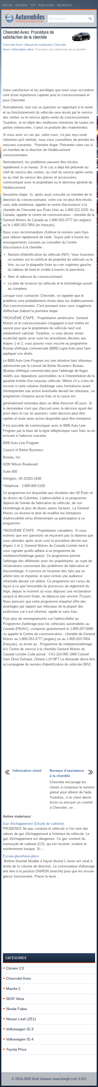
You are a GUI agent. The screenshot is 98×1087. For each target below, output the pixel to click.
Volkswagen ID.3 (19, 1029)
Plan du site (46, 5)
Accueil (8, 5)
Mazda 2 (13, 988)
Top (32, 5)
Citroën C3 (15, 968)
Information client (22, 49)
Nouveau (21, 5)
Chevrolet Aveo (12, 44)
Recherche (64, 5)
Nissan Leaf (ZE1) (21, 1019)
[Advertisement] (49, 69)
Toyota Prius (16, 1049)
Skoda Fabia (16, 1009)
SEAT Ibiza (15, 999)
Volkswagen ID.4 (19, 1039)
